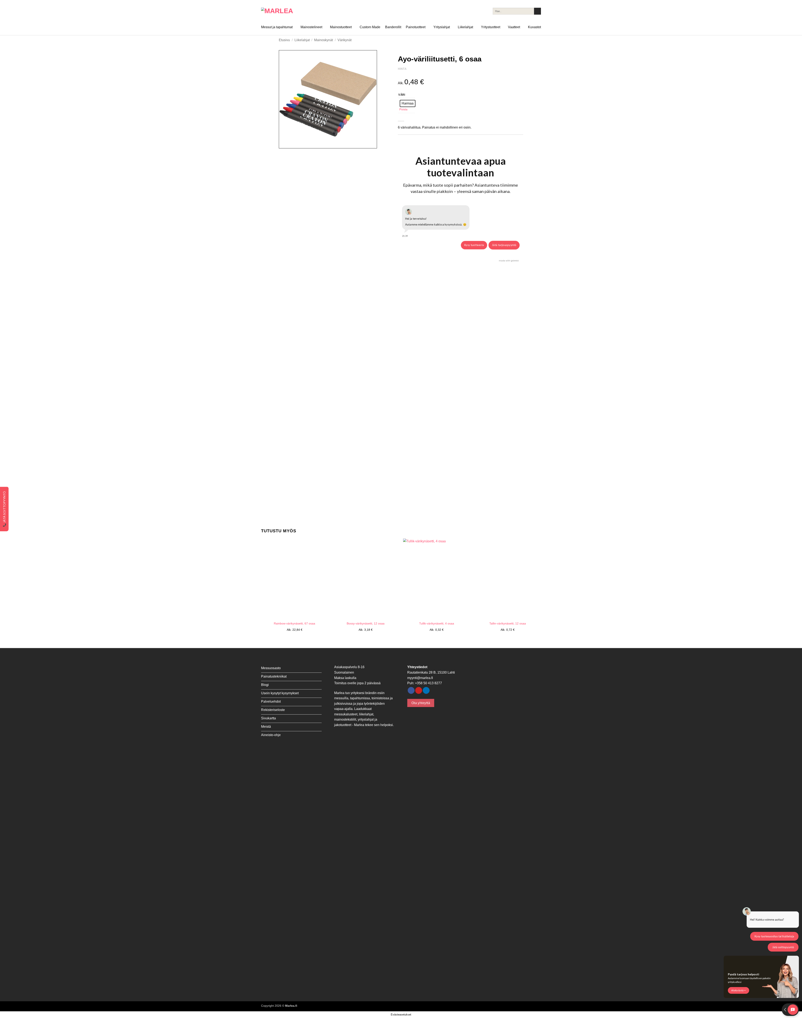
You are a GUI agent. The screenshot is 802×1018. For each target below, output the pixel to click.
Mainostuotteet (341, 27)
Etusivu (284, 40)
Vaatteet (514, 27)
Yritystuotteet (490, 27)
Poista (403, 109)
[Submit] (537, 11)
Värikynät (345, 40)
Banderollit (393, 27)
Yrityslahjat (441, 27)
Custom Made (370, 27)
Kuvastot (534, 27)
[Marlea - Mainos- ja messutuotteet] (282, 11)
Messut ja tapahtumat (277, 27)
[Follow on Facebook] (411, 690)
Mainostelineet (311, 27)
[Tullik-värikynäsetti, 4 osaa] (436, 579)
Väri (401, 94)
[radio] (407, 103)
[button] (284, 143)
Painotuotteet (415, 27)
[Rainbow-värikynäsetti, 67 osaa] (294, 579)
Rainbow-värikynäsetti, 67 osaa (294, 623)
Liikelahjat (465, 27)
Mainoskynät (323, 40)
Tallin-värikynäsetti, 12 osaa (507, 623)
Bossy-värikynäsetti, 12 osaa (366, 623)
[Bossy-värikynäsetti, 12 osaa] (365, 579)
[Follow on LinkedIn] (426, 690)
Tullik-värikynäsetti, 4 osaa (436, 623)
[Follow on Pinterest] (418, 690)
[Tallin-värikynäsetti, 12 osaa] (507, 579)
